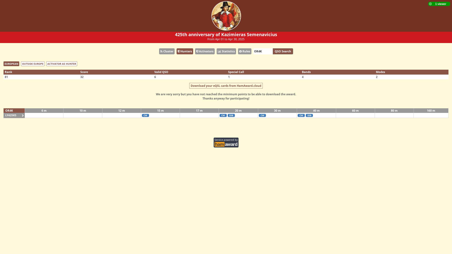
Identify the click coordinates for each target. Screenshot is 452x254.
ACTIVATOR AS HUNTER (61, 63)
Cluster (168, 51)
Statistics (228, 51)
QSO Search (283, 51)
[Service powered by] (226, 144)
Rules (246, 51)
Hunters (186, 51)
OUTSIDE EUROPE (32, 63)
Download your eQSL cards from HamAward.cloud (226, 86)
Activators (205, 51)
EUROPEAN (11, 63)
